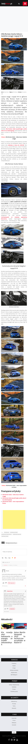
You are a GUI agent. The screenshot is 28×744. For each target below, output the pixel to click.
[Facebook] (9, 740)
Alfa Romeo (6, 532)
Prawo (14, 689)
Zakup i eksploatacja (14, 684)
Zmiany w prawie (14, 670)
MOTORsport (14, 674)
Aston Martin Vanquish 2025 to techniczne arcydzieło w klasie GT (19, 637)
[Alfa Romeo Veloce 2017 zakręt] (12, 351)
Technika (14, 687)
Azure (14, 737)
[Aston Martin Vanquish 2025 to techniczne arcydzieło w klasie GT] (20, 626)
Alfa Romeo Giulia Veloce (6, 534)
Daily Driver (9, 591)
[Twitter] (14, 740)
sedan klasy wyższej (17, 534)
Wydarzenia (14, 672)
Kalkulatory (14, 701)
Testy (14, 706)
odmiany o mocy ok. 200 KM (16, 145)
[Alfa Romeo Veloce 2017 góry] (12, 338)
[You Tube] (17, 740)
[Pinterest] (12, 740)
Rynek (14, 665)
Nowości (14, 708)
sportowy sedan (5, 536)
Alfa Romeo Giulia (13, 532)
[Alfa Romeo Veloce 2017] (12, 63)
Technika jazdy (14, 691)
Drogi (14, 668)
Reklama (14, 722)
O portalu (14, 718)
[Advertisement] (14, 17)
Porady (14, 703)
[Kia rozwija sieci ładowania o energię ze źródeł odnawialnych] (7, 626)
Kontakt (14, 725)
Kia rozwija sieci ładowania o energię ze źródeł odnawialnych (6, 638)
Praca (14, 720)
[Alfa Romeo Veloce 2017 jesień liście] (12, 417)
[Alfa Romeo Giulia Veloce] (12, 236)
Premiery (14, 663)
